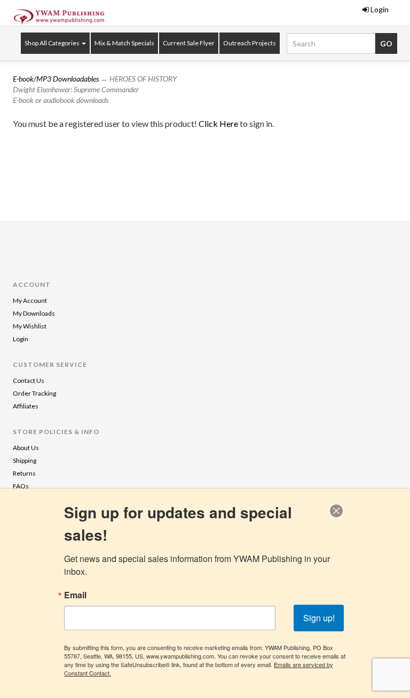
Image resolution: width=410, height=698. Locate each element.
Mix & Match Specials (124, 43)
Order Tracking (34, 393)
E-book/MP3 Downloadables (56, 78)
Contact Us (28, 380)
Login (379, 9)
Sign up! (319, 618)
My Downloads (34, 313)
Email (75, 595)
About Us (26, 448)
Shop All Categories (53, 43)
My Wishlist (29, 326)
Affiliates (25, 406)
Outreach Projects (249, 43)
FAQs (21, 486)
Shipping (24, 460)
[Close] (336, 510)
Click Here (219, 123)
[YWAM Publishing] (59, 17)
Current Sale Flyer (189, 43)
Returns (24, 473)
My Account (30, 300)
